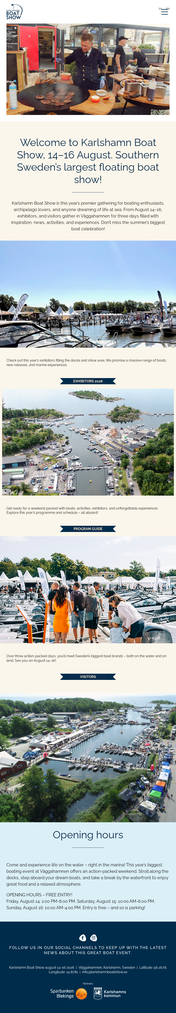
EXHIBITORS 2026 (88, 381)
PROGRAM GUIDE (88, 529)
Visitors (88, 677)
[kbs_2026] (88, 242)
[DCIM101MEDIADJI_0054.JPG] (88, 390)
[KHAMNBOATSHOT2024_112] (88, 538)
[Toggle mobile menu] (165, 11)
